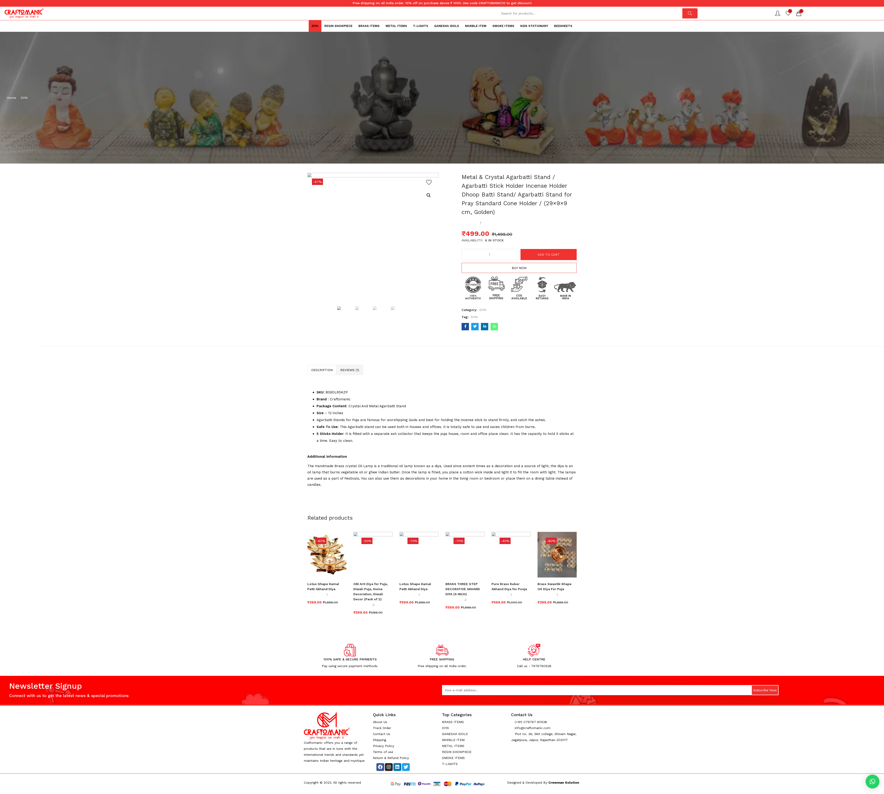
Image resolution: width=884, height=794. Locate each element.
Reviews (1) (349, 370)
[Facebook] (380, 767)
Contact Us (381, 734)
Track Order (382, 728)
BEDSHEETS (563, 26)
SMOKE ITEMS (503, 26)
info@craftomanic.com (532, 728)
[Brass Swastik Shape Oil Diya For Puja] (557, 554)
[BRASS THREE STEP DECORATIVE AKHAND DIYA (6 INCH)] (465, 554)
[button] (798, 13)
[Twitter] (406, 767)
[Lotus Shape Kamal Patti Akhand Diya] (326, 554)
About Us (380, 722)
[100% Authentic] (473, 287)
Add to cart (549, 254)
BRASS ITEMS (369, 26)
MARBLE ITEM (475, 26)
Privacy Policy (383, 746)
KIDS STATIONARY (534, 26)
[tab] (322, 370)
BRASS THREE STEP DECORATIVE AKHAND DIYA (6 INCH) (462, 589)
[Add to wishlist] (429, 182)
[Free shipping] (496, 287)
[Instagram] (389, 767)
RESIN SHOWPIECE (338, 26)
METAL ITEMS (396, 26)
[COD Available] (519, 287)
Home (11, 98)
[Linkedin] (397, 767)
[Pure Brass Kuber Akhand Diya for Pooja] (511, 554)
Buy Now (519, 268)
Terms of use (383, 752)
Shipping (379, 740)
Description (322, 370)
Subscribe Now (765, 690)
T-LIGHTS (420, 26)
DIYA (315, 26)
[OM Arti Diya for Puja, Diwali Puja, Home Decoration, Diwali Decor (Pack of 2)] (373, 554)
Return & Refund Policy (391, 758)
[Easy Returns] (542, 287)
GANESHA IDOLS (446, 26)
